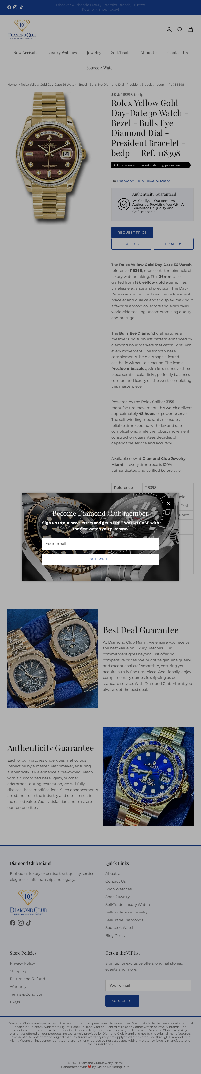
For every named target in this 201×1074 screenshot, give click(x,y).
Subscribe (100, 559)
